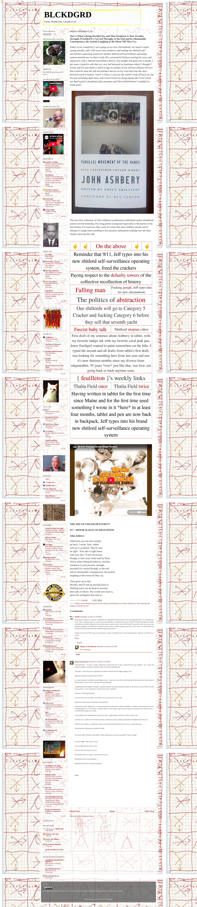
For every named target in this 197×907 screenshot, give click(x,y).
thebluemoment (50, 557)
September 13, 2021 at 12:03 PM (90, 617)
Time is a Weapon (51, 419)
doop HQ (48, 610)
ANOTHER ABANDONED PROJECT (54, 861)
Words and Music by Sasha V (54, 850)
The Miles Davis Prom (52, 559)
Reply (77, 638)
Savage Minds (50, 210)
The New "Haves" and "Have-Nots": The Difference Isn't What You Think (54, 202)
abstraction (131, 299)
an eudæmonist (50, 485)
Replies (79, 642)
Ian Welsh (48, 254)
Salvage (47, 628)
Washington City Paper (53, 766)
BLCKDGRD (68, 14)
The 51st (48, 787)
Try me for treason (51, 360)
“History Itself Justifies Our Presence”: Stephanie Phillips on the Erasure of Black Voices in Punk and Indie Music (54, 180)
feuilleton (93, 378)
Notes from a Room (52, 424)
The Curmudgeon (51, 281)
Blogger (109, 899)
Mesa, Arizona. (50, 714)
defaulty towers (125, 275)
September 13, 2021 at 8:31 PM (107, 646)
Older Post (149, 811)
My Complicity (142, 603)
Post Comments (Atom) (85, 816)
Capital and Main (51, 440)
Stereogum (49, 544)
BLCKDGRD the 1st (52, 876)
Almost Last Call (50, 870)
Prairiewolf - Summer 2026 (54, 369)
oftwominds (49, 199)
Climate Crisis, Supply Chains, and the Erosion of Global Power (53, 696)
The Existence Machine (53, 844)
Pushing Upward (50, 646)
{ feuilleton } (49, 337)
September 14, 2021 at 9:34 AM (99, 662)
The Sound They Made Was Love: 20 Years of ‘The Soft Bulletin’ (54, 723)
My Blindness (132, 603)
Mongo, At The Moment (88, 646)
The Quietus (49, 175)
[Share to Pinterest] (101, 600)
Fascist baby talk (90, 329)
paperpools (49, 637)
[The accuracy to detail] (52, 863)
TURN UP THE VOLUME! (54, 528)
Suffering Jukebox (51, 426)
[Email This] (93, 600)
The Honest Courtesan (52, 344)
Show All (63, 216)
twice (144, 386)
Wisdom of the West (52, 834)
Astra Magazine (50, 489)
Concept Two (49, 732)
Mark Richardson (51, 719)
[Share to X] (97, 600)
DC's (47, 410)
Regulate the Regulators (53, 811)
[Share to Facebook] (99, 600)
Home (112, 811)
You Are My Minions (52, 839)
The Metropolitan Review (53, 351)
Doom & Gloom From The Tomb (54, 366)
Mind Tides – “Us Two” (52, 539)
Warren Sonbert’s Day (52, 411)
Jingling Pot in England (52, 497)
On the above (111, 246)
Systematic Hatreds (51, 417)
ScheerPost (49, 291)
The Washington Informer (54, 796)
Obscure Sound (50, 537)
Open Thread (49, 256)
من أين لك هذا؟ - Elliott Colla (54, 829)
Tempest (48, 358)
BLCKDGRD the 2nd (52, 869)
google (127, 287)
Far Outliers (49, 431)
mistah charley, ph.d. (82, 662)
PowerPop (48, 564)
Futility (124, 603)
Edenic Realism (50, 353)
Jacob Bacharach (51, 730)
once (103, 386)
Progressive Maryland (52, 809)
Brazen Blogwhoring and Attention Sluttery (95, 603)
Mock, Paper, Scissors (52, 261)
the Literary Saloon (51, 190)
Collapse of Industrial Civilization (52, 691)
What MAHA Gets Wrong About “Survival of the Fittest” (53, 274)
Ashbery (77, 603)
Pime (47, 712)
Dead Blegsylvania (115, 603)
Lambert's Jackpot (51, 162)
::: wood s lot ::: (50, 482)
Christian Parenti (50, 211)
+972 (47, 479)
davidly (77, 617)
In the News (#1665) (51, 346)
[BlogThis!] (95, 600)
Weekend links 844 (51, 339)
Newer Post (75, 811)
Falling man (90, 289)
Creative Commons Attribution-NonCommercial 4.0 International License (99, 891)
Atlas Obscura (50, 496)
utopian (133, 329)
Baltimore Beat (50, 775)
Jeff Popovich (58, 891)
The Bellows (49, 619)
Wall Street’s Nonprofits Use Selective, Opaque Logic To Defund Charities (54, 294)
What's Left (49, 703)
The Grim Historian (52, 270)
